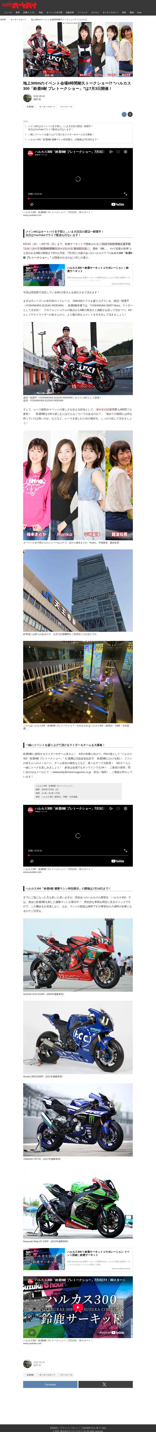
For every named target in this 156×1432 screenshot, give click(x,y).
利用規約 (54, 1428)
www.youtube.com (32, 215)
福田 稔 (37, 99)
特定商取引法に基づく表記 (94, 1428)
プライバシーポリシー (70, 1428)
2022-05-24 (39, 96)
